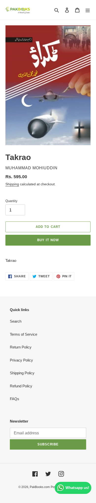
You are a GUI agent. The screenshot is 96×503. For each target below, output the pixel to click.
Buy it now (48, 240)
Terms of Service (23, 334)
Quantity (11, 201)
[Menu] (87, 10)
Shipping (12, 184)
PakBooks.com (40, 487)
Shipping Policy (22, 373)
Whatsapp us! (77, 488)
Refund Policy (21, 386)
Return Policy (21, 347)
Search (15, 321)
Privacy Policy (21, 360)
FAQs (14, 399)
